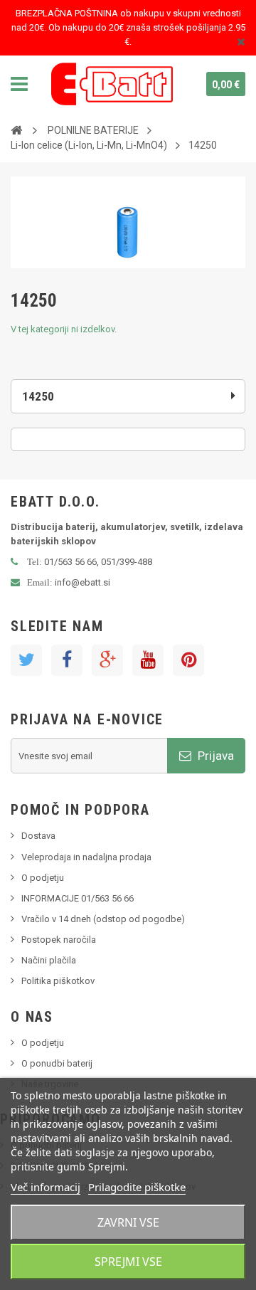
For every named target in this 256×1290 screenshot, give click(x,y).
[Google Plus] (107, 660)
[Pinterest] (188, 660)
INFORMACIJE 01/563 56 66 (77, 898)
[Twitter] (26, 660)
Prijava (214, 756)
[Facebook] (66, 660)
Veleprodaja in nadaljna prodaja (86, 857)
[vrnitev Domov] (16, 129)
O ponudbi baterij (56, 1063)
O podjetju (42, 877)
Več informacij (45, 1187)
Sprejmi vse (128, 1261)
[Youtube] (148, 660)
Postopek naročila (58, 939)
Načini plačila (48, 960)
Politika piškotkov (58, 981)
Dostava (38, 835)
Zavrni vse (128, 1222)
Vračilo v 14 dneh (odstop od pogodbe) (103, 919)
